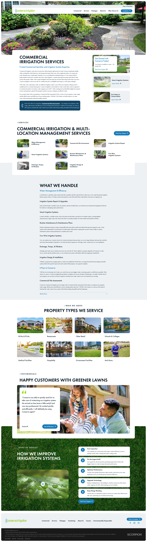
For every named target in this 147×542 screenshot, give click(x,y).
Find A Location (133, 519)
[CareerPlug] (134, 523)
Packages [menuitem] (94, 11)
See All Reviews (49, 426)
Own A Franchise (127, 6)
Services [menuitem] (86, 11)
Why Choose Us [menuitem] (113, 11)
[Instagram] (138, 523)
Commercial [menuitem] (77, 11)
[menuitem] (8, 538)
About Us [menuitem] (103, 11)
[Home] (25, 10)
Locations (126, 11)
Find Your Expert (100, 69)
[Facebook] (130, 523)
